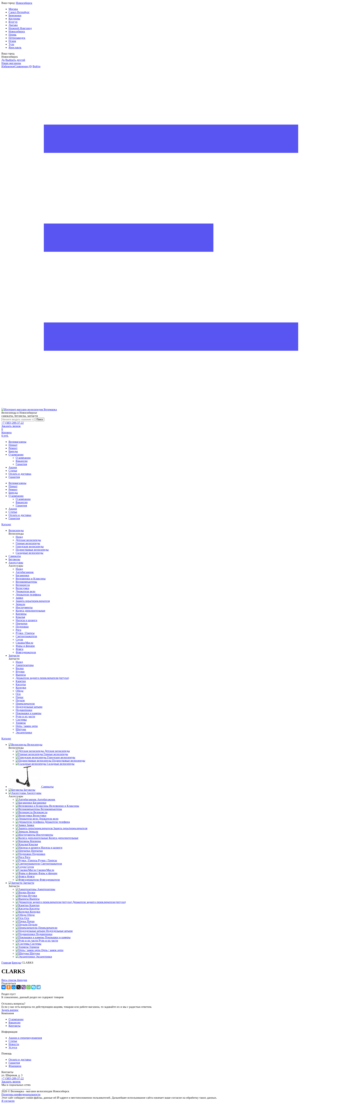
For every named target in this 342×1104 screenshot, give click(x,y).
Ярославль (15, 47)
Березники (15, 15)
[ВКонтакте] (3, 987)
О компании (16, 454)
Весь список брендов (14, 980)
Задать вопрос (10, 1010)
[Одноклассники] (8, 987)
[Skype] (33, 987)
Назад (19, 536)
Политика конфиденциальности (20, 1094)
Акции (13, 467)
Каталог (6, 524)
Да (3, 59)
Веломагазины (17, 441)
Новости (14, 1044)
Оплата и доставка (20, 473)
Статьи (13, 470)
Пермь (12, 34)
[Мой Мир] (13, 987)
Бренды (13, 451)
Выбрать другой (15, 59)
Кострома (14, 18)
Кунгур (13, 21)
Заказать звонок (11, 426)
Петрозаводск (17, 37)
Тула (11, 44)
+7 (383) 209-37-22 (12, 422)
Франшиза (15, 1065)
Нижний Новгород (20, 28)
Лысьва (13, 25)
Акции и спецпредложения (25, 1037)
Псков (12, 41)
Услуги (13, 1047)
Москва (13, 9)
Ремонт (13, 448)
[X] (18, 987)
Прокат (13, 444)
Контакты (14, 1025)
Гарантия (21, 464)
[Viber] (23, 987)
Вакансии (22, 460)
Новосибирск (24, 2)
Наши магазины (11, 63)
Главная (6, 962)
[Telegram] (38, 987)
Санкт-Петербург (19, 12)
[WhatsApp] (28, 987)
